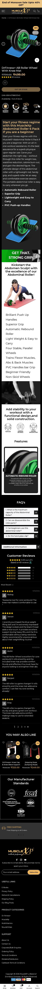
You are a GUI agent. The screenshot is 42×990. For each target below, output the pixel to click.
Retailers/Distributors (10, 959)
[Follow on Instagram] (21, 859)
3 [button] (21, 727)
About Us (5, 940)
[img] (7, 591)
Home (4, 18)
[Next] (38, 44)
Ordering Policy (8, 951)
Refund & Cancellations (11, 895)
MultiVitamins (7, 923)
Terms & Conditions (9, 955)
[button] (7, 77)
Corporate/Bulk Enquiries (11, 948)
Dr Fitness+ (6, 916)
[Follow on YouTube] (25, 859)
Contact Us (6, 944)
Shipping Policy (8, 899)
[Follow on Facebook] (17, 859)
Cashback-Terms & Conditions (13, 963)
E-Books (5, 888)
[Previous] (3, 44)
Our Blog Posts (8, 903)
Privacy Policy (7, 891)
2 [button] (18, 727)
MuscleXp (5, 919)
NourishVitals (7, 927)
